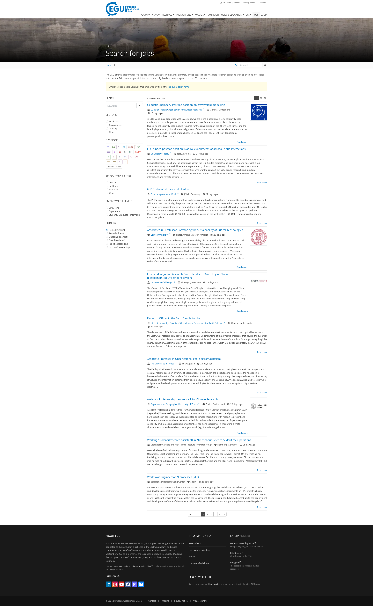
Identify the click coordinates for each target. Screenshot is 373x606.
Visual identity (200, 601)
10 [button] (256, 98)
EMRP (130, 147)
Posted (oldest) (116, 233)
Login (264, 14)
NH (113, 156)
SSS (114, 161)
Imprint (165, 601)
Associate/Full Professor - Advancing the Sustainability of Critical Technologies (195, 230)
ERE (138, 147)
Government (115, 124)
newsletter (215, 584)
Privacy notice (181, 601)
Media (192, 556)
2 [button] (198, 514)
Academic (114, 121)
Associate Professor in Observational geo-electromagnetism (184, 359)
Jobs (256, 14)
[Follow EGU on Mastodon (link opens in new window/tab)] (134, 585)
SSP (108, 161)
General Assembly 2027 (242, 543)
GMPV (138, 152)
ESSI (109, 152)
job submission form (178, 86)
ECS (248, 14)
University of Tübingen (162, 282)
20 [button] (261, 98)
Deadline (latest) (117, 240)
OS (125, 156)
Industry (113, 128)
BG (113, 147)
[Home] (122, 9)
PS (131, 156)
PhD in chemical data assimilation (168, 189)
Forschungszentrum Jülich (163, 194)
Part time (113, 189)
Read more (242, 142)
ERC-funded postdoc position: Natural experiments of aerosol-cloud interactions (196, 149)
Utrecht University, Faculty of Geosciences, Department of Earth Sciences (187, 323)
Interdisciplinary (114, 166)
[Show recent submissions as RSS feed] (235, 65)
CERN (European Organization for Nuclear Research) (176, 109)
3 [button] (203, 514)
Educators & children (199, 563)
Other (112, 131)
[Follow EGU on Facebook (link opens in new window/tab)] (128, 585)
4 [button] (207, 514)
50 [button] (265, 98)
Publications (183, 14)
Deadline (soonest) (118, 236)
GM (130, 152)
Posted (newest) (117, 229)
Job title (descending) (119, 247)
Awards (199, 14)
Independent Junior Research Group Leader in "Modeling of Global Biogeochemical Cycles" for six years (187, 275)
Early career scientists (199, 549)
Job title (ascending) (118, 243)
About (144, 14)
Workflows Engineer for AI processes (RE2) (173, 477)
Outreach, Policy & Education (224, 14)
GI (125, 152)
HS (108, 156)
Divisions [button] (262, 2)
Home (108, 65)
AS (108, 147)
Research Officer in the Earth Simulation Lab (174, 318)
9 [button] (219, 514)
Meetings (167, 14)
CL (119, 147)
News (155, 14)
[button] (140, 105)
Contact (152, 601)
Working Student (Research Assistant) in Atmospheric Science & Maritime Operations (199, 440)
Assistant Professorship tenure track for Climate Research (182, 399)
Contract (113, 182)
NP (119, 156)
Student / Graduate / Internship (124, 214)
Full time (113, 185)
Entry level (114, 207)
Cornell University (159, 234)
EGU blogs (235, 552)
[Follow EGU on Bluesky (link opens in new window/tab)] (141, 585)
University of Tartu (160, 153)
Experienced (115, 211)
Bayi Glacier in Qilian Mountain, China (135, 566)
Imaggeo (234, 562)
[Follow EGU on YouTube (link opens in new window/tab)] (121, 585)
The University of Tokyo (162, 363)
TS (125, 161)
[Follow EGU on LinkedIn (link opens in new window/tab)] (108, 585)
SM (136, 156)
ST (120, 161)
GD (119, 152)
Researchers (195, 543)
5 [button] (211, 514)
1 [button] (194, 514)
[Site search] (265, 65)
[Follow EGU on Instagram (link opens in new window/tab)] (115, 585)
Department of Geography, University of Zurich (174, 404)
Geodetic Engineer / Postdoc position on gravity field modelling (186, 105)
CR (124, 147)
